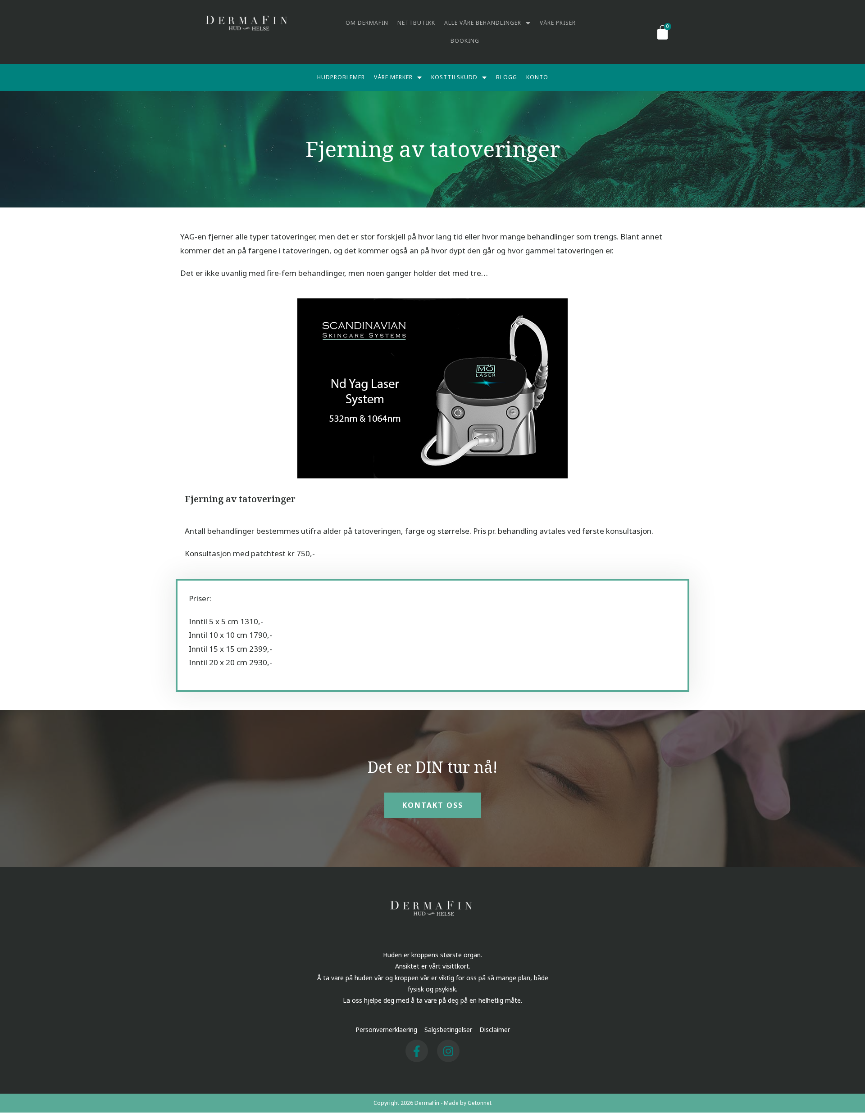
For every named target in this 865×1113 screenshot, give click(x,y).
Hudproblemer (341, 77)
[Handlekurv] (662, 31)
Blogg (506, 77)
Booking (465, 41)
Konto (537, 77)
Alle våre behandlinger (482, 23)
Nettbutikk (416, 23)
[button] (432, 805)
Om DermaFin (367, 23)
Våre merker (393, 77)
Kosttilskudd (454, 77)
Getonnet (480, 1103)
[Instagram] (448, 1051)
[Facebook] (416, 1051)
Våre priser (558, 23)
